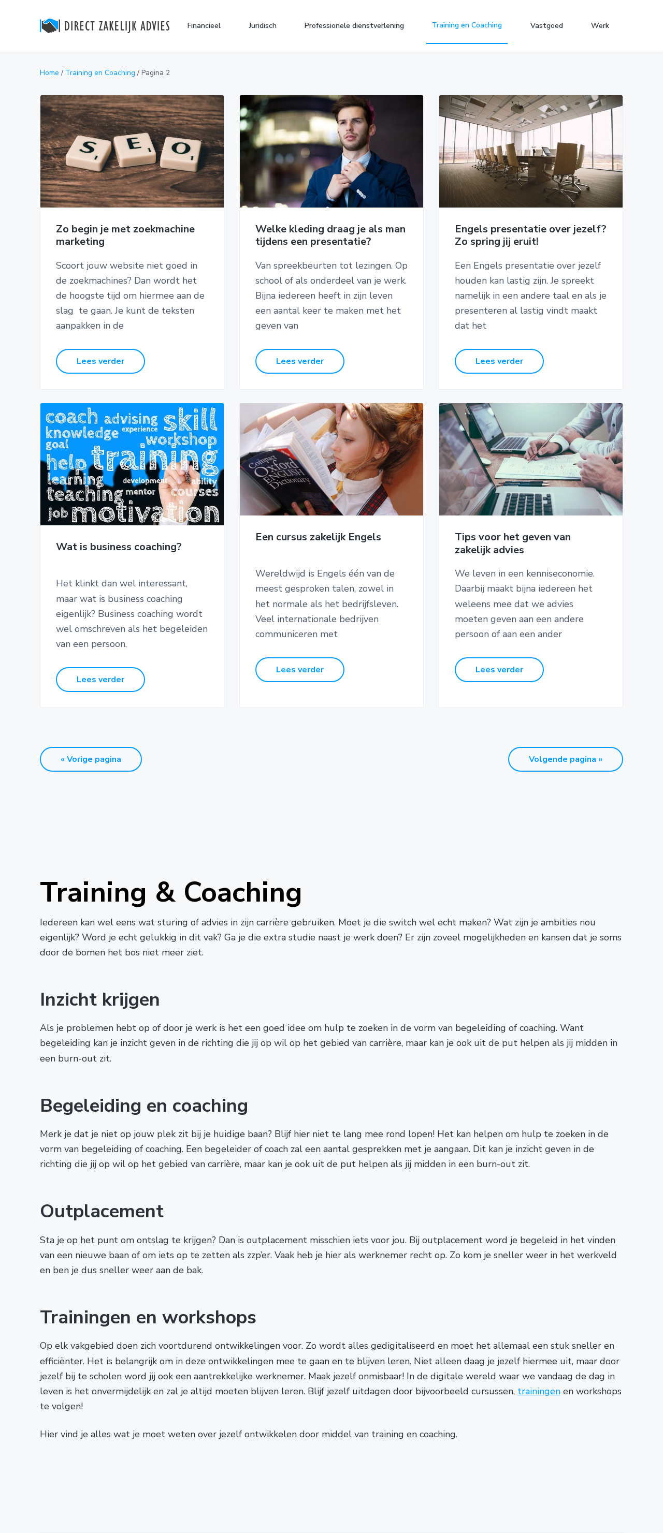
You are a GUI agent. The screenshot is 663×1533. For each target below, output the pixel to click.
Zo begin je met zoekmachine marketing (125, 236)
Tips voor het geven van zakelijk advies (513, 544)
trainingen (538, 1391)
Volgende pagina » (565, 759)
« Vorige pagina (91, 759)
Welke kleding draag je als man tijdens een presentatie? (330, 236)
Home (49, 73)
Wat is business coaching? (119, 547)
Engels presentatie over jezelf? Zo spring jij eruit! (531, 236)
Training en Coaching (100, 73)
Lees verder (100, 361)
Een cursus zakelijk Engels (318, 537)
